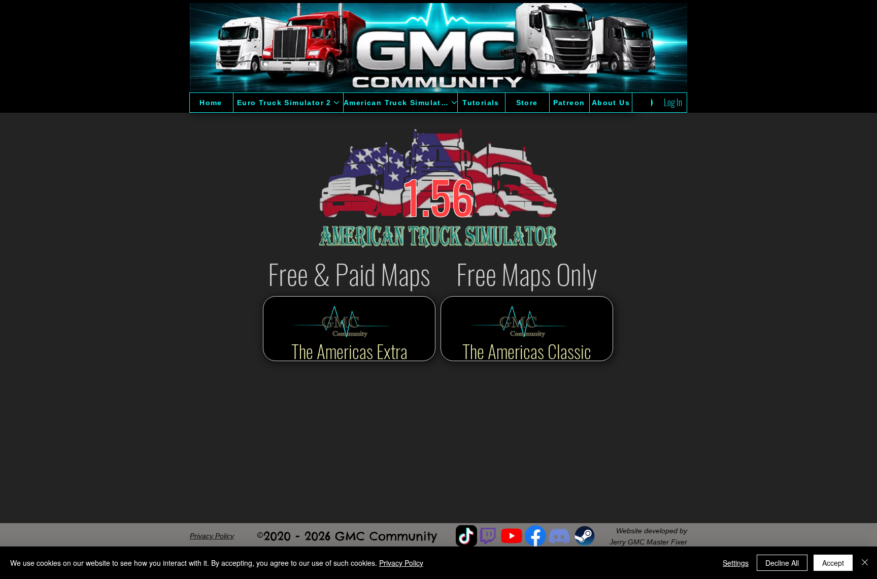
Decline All (782, 563)
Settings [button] (736, 563)
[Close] (865, 563)
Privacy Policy (401, 563)
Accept (833, 563)
